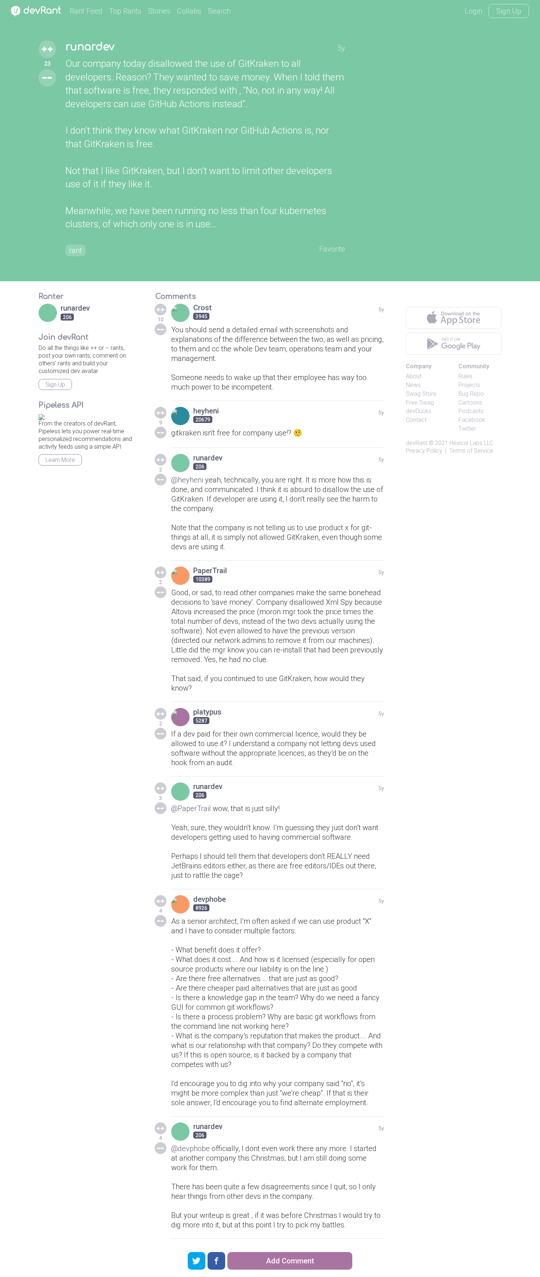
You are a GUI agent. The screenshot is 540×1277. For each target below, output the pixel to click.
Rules (465, 376)
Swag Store (421, 393)
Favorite (332, 249)
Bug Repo (471, 393)
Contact (416, 419)
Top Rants (125, 11)
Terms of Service (471, 450)
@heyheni (187, 479)
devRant (416, 442)
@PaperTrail (191, 808)
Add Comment (290, 1260)
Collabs (189, 11)
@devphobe (190, 1148)
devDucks (418, 411)
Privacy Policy (424, 450)
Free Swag (420, 402)
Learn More (60, 459)
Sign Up (508, 11)
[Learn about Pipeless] (41, 415)
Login (473, 11)
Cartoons (470, 402)
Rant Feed (86, 11)
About (413, 376)
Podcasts (470, 411)
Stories (159, 11)
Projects (469, 384)
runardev (89, 47)
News (413, 384)
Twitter (467, 428)
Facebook (471, 419)
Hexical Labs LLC (471, 442)
